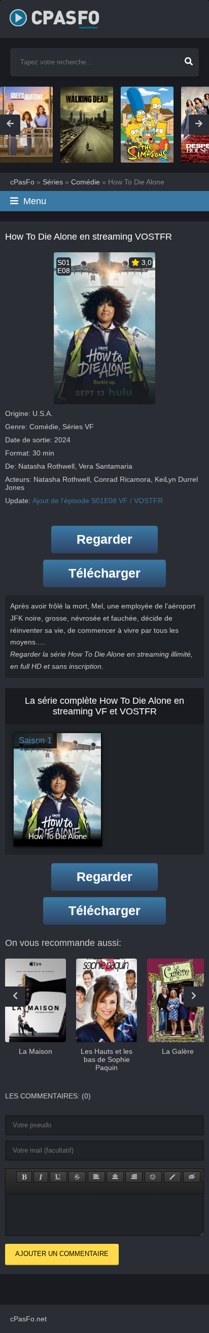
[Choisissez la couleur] (172, 1177)
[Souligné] (58, 1177)
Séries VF (78, 427)
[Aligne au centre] (115, 1177)
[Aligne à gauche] (96, 1177)
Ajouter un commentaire (62, 1254)
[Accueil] (65, 15)
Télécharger (104, 573)
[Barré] (77, 1177)
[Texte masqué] (191, 1177)
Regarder (104, 539)
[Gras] (24, 1177)
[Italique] (40, 1177)
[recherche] (189, 58)
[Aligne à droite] (134, 1177)
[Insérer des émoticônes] (153, 1177)
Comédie (43, 427)
